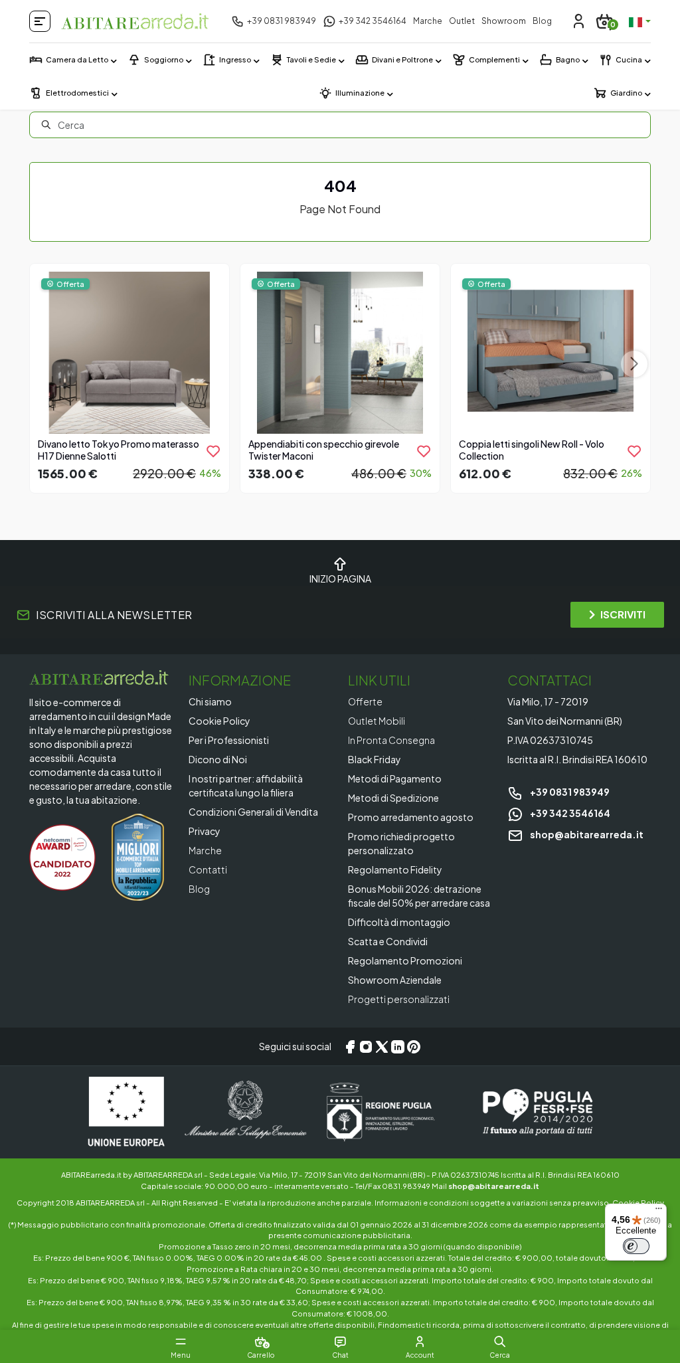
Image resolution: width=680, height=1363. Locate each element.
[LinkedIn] (398, 1046)
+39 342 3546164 (569, 813)
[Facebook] (350, 1046)
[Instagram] (366, 1046)
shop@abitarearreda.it (586, 834)
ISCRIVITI (622, 614)
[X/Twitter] (382, 1046)
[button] (500, 1341)
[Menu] (659, 1212)
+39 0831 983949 (569, 792)
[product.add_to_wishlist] (213, 451)
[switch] (636, 1246)
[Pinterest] (414, 1046)
